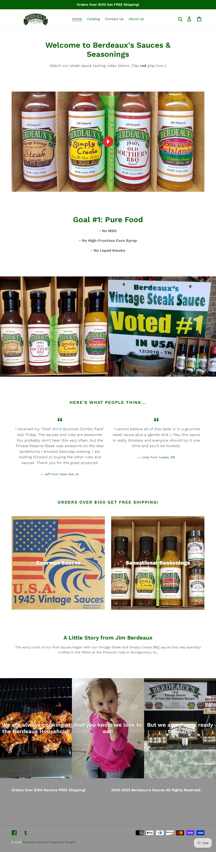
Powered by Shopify (62, 842)
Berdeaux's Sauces (35, 842)
